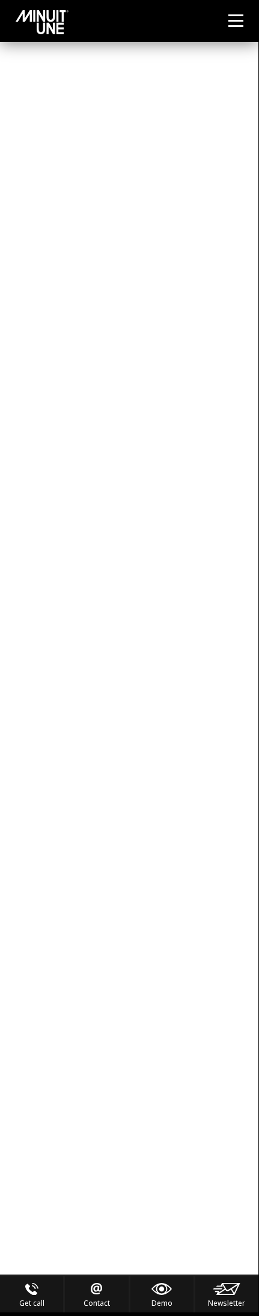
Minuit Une (42, 22)
